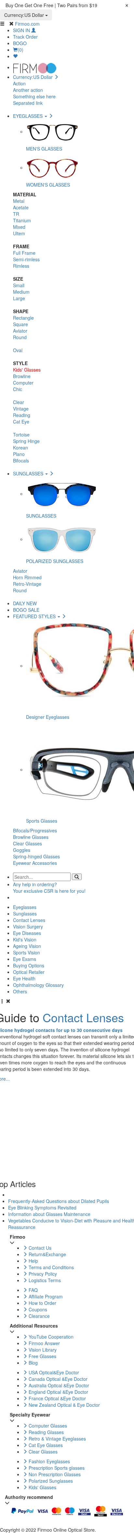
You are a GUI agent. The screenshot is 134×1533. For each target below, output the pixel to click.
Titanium (22, 220)
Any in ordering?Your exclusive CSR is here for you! (49, 887)
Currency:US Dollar (24, 15)
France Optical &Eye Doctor (56, 1398)
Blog (32, 1362)
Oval (17, 350)
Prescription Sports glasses (56, 1468)
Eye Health (24, 978)
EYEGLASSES (28, 116)
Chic (17, 389)
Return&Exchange (46, 1254)
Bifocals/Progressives (35, 830)
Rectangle (23, 317)
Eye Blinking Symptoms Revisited (42, 1207)
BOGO (20, 43)
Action (19, 83)
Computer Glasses (47, 1425)
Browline (22, 376)
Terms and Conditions (50, 1267)
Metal (18, 201)
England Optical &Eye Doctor (57, 1392)
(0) (20, 49)
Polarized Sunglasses (50, 1481)
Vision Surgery (28, 926)
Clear (18, 402)
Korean (20, 447)
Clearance (38, 1316)
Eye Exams (24, 959)
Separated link (28, 103)
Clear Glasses (27, 843)
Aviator (20, 330)
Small (18, 285)
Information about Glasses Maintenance (49, 1214)
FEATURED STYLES (35, 616)
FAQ (32, 1290)
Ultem (19, 233)
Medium (21, 291)
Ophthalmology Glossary (38, 985)
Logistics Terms (44, 1280)
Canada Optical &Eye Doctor (57, 1379)
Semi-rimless (26, 259)
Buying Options (28, 965)
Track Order (25, 36)
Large (19, 298)
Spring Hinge (26, 441)
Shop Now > (111, 5)
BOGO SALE (26, 610)
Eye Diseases (27, 933)
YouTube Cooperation (50, 1336)
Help (32, 1260)
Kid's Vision (24, 939)
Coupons (37, 1309)
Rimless (21, 266)
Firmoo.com (27, 23)
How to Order (41, 1303)
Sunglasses (25, 913)
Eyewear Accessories (35, 863)
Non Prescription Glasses (54, 1474)
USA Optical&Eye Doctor (53, 1372)
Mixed (19, 227)
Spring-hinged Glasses (36, 856)
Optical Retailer (29, 972)
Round (20, 337)
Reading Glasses (45, 1432)
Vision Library (42, 1349)
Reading (21, 415)
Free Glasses (41, 1356)
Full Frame (24, 253)
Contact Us (39, 1248)
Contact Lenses (29, 920)
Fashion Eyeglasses (48, 1461)
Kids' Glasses (27, 369)
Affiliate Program (45, 1296)
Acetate (21, 207)
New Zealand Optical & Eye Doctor (63, 1405)
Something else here (34, 96)
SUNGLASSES (29, 473)
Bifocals (21, 460)
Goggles (21, 850)
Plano (19, 454)
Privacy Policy (42, 1273)
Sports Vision (26, 952)
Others (20, 991)
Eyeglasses (24, 907)
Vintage (21, 408)
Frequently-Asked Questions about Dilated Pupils (58, 1201)
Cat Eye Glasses (45, 1445)
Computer (23, 382)
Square (20, 324)
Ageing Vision (27, 946)
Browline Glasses (30, 837)
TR (16, 214)
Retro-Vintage (27, 584)
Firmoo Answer (43, 1343)
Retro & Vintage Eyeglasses (56, 1438)
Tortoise (21, 434)
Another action (28, 90)
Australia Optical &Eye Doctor (58, 1385)
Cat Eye (21, 421)
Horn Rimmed (27, 577)
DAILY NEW (25, 603)
